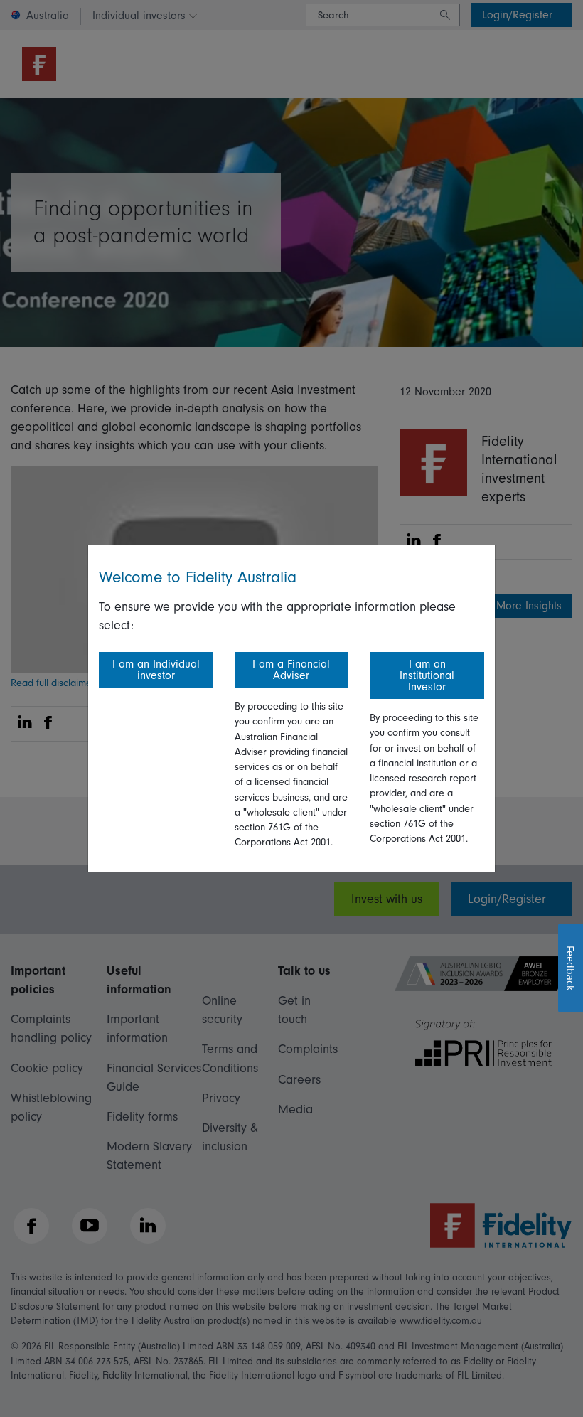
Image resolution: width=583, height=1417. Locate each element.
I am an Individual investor (156, 670)
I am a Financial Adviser (291, 670)
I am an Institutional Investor (427, 675)
